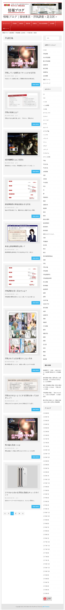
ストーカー (46, 120)
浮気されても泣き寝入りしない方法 (18, 358)
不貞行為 (45, 168)
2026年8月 (46, 413)
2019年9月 (46, 487)
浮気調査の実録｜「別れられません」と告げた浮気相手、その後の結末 (52, 394)
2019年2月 (46, 505)
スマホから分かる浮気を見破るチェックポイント (22, 493)
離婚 (44, 352)
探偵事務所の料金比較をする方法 (17, 204)
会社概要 (52, 23)
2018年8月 (46, 523)
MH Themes (46, 606)
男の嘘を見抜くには (12, 445)
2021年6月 (46, 442)
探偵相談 (45, 230)
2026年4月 (46, 428)
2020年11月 (46, 453)
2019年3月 (46, 501)
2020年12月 (46, 450)
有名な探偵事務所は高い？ (15, 246)
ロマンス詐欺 (46, 157)
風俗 (44, 355)
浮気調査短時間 (47, 278)
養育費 (45, 359)
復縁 (44, 201)
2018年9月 (46, 520)
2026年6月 (46, 420)
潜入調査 (45, 282)
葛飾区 (45, 322)
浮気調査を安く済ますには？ (16, 291)
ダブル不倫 (46, 131)
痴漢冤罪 (45, 289)
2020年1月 (46, 476)
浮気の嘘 (45, 267)
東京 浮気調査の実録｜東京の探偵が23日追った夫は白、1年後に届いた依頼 (52, 387)
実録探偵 (45, 197)
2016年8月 (46, 578)
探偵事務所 (46, 223)
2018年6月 (46, 531)
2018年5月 (46, 534)
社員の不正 (46, 304)
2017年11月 (46, 545)
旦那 (44, 238)
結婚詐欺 (21, 23)
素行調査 (45, 68)
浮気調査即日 (46, 274)
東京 (44, 249)
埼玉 (44, 186)
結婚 (44, 311)
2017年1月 (46, 560)
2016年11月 (46, 567)
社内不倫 (45, 300)
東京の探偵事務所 (43, 23)
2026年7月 (46, 417)
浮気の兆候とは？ (12, 112)
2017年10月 (46, 549)
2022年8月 (46, 431)
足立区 (45, 344)
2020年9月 (46, 461)
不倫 (44, 160)
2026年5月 (46, 424)
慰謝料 (45, 208)
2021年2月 (46, 446)
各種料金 (35, 23)
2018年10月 (46, 516)
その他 (45, 109)
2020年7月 (46, 468)
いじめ (45, 101)
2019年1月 (46, 509)
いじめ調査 (46, 105)
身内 (44, 348)
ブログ (45, 146)
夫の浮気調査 (46, 57)
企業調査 (45, 171)
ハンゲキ (45, 135)
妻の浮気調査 (46, 61)
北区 (44, 175)
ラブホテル (46, 153)
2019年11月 (46, 483)
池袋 (44, 260)
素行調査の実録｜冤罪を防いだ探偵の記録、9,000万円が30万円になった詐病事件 (52, 379)
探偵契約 (45, 226)
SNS (44, 98)
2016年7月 (46, 582)
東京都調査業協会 (48, 256)
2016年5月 (46, 590)
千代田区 (45, 182)
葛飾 (44, 318)
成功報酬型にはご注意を (14, 159)
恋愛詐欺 (45, 204)
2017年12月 (46, 542)
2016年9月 (46, 575)
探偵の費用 (46, 219)
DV (44, 94)
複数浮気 (45, 333)
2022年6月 (46, 435)
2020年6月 (46, 472)
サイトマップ (46, 83)
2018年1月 (46, 538)
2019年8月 (46, 490)
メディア (45, 149)
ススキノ (45, 116)
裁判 (44, 329)
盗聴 (44, 296)
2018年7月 (46, 527)
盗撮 (44, 293)
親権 (44, 337)
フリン (45, 142)
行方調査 (45, 326)
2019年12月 (46, 479)
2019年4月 (46, 498)
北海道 (45, 179)
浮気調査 (15, 23)
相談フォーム (6, 28)
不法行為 (45, 164)
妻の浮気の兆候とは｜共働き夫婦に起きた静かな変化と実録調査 (52, 401)
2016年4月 (46, 593)
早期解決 (45, 241)
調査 (44, 340)
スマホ (45, 124)
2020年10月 (46, 457)
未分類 (45, 245)
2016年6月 (46, 586)
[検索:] (52, 38)
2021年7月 (46, 439)
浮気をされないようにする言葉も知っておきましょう (22, 396)
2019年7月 (46, 494)
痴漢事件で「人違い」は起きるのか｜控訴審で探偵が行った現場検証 (52, 372)
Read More (36, 84)
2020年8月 (46, 464)
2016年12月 (46, 564)
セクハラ (45, 127)
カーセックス (46, 112)
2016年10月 (46, 571)
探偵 (44, 212)
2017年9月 (46, 553)
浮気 (44, 263)
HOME (45, 50)
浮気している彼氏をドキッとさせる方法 (20, 73)
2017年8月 (46, 556)
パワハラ (45, 138)
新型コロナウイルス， (49, 234)
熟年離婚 (45, 285)
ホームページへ (6, 23)
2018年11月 (46, 512)
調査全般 (28, 23)
